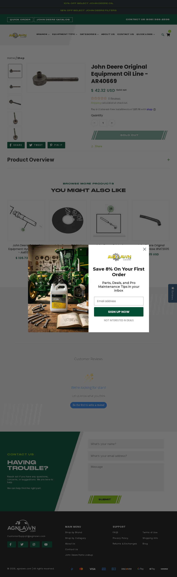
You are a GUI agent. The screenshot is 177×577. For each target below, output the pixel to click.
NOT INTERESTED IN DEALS (119, 320)
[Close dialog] (145, 249)
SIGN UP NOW (118, 312)
